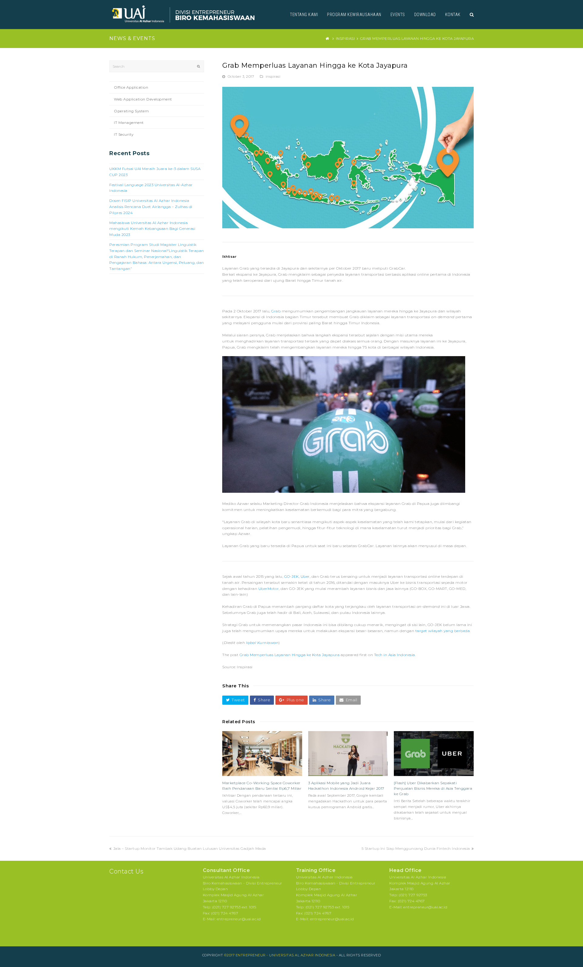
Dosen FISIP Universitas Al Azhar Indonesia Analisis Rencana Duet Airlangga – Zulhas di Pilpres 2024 (151, 206)
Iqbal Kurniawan (262, 642)
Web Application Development (143, 99)
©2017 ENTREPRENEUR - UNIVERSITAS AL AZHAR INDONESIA (280, 955)
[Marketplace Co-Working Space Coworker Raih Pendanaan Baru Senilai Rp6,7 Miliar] (262, 753)
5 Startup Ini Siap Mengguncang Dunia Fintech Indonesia (416, 848)
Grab (276, 311)
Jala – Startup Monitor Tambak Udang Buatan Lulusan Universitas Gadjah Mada (189, 848)
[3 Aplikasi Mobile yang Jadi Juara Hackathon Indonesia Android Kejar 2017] (348, 753)
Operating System (131, 111)
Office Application (131, 87)
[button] (235, 700)
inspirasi (273, 76)
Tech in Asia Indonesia (394, 654)
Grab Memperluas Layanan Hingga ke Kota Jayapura (290, 654)
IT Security (124, 134)
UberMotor (268, 588)
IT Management (129, 122)
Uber (305, 576)
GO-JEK (291, 576)
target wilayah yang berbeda (442, 630)
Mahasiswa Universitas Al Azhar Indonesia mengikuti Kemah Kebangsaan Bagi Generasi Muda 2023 (152, 228)
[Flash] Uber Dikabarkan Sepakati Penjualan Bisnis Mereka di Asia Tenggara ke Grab (433, 788)
